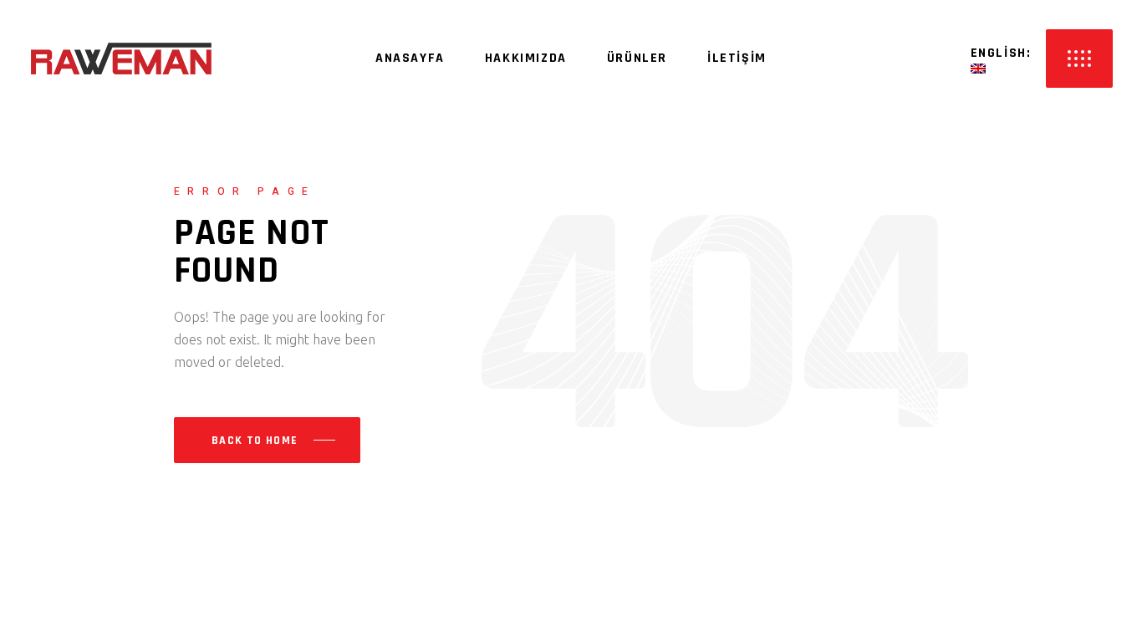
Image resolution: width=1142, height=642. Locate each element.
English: (1003, 53)
